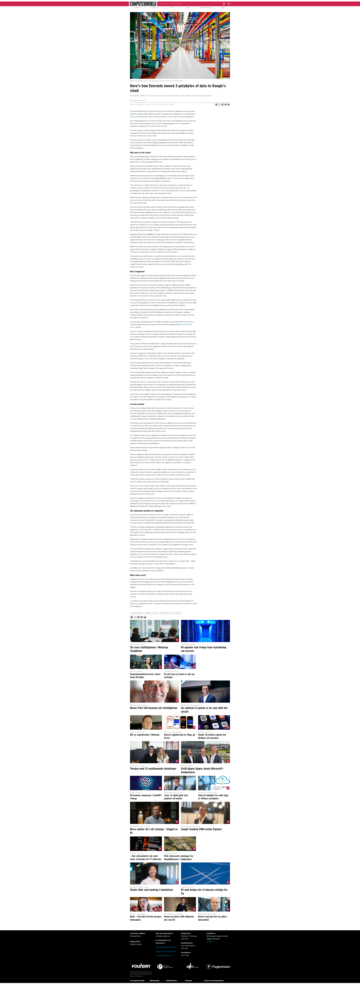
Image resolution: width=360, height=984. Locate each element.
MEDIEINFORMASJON (205, 7)
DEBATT (188, 7)
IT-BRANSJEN (154, 7)
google (155, 613)
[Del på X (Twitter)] (219, 104)
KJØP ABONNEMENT (176, 4)
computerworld (137, 613)
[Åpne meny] (224, 4)
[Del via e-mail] (225, 104)
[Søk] (228, 4)
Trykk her (210, 941)
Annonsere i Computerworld (166, 951)
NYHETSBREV (164, 4)
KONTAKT (222, 7)
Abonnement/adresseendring (166, 947)
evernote (177, 613)
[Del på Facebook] (216, 104)
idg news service (166, 613)
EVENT (171, 7)
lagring (147, 613)
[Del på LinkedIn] (222, 104)
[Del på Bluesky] (228, 104)
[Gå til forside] (143, 4)
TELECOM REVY (137, 7)
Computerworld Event (164, 955)
